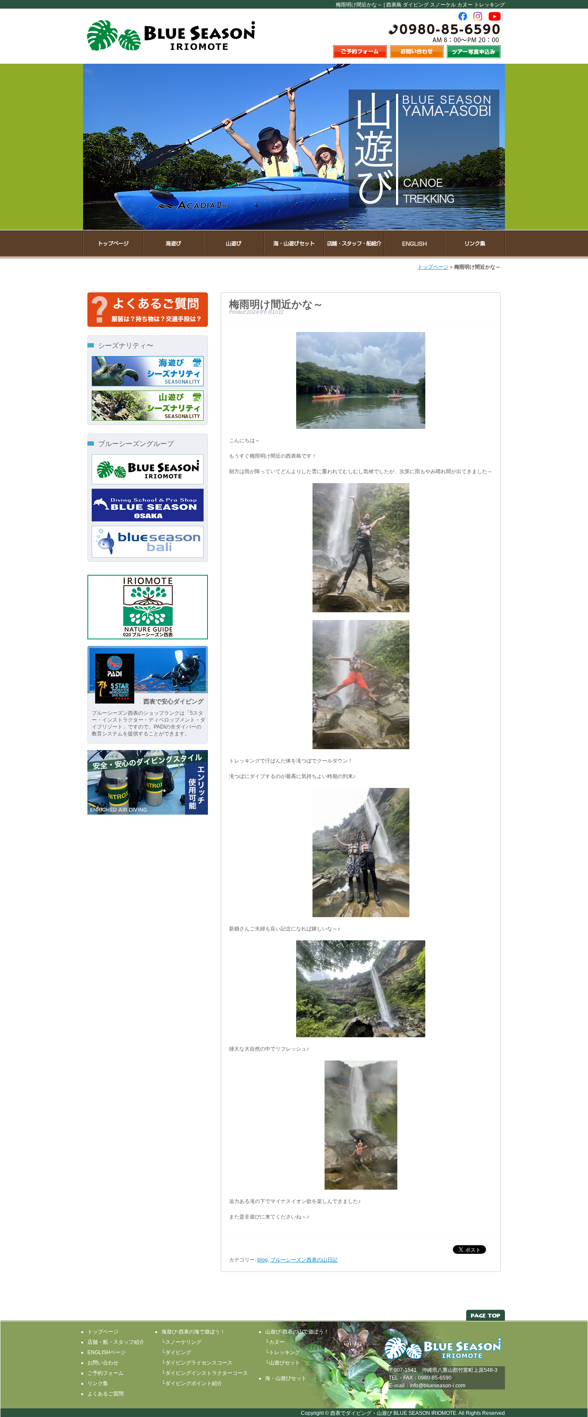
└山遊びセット (282, 1363)
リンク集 (97, 1383)
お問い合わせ (102, 1363)
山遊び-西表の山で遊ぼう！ (297, 1332)
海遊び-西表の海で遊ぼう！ (193, 1332)
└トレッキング (282, 1352)
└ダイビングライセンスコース (196, 1363)
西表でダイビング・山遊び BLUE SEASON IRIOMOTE (393, 1413)
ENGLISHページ (106, 1352)
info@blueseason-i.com (437, 1386)
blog (262, 1260)
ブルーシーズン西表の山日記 (303, 1260)
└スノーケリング (181, 1342)
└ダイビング (176, 1352)
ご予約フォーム (105, 1373)
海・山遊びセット (285, 1378)
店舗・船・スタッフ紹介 (115, 1342)
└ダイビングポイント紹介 (191, 1383)
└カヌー (275, 1342)
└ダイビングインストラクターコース (204, 1373)
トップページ (433, 267)
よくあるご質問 (105, 1394)
